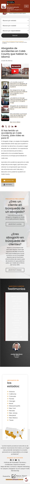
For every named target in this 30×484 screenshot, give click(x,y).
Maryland (12, 415)
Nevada (12, 411)
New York (12, 408)
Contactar (9, 180)
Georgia (12, 401)
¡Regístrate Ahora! (15, 224)
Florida (11, 399)
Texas (11, 420)
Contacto (13, 466)
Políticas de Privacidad (11, 462)
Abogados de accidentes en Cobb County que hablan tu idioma (19, 107)
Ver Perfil (8, 184)
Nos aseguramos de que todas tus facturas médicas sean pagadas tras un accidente (18, 92)
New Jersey (13, 413)
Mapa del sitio (5, 466)
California (12, 394)
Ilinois (11, 403)
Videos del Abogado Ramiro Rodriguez (14, 41)
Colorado (12, 396)
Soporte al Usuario (19, 464)
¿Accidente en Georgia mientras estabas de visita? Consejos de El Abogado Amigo (18, 100)
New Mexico (13, 418)
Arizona (12, 392)
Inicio (3, 41)
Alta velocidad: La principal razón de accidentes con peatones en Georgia (18, 115)
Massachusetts (14, 406)
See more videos (15, 122)
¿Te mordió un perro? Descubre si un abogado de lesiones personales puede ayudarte (18, 84)
